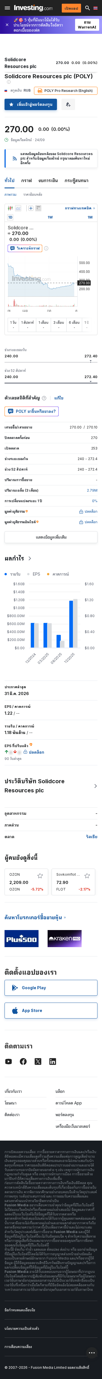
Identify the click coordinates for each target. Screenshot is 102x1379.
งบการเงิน (48, 180)
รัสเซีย (91, 836)
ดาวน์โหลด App (69, 1102)
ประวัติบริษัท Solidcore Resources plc (35, 786)
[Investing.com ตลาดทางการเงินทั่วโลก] (33, 8)
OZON (14, 874)
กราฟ (26, 180)
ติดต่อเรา (12, 1114)
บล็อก (60, 1091)
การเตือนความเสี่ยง (18, 1347)
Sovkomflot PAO (70, 874)
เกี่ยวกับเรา (13, 1091)
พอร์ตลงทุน (65, 1114)
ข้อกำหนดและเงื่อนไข (20, 1310)
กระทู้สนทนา (76, 180)
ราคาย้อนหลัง (32, 194)
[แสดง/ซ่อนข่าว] (38, 208)
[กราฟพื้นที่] (18, 208)
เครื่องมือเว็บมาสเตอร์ (73, 1126)
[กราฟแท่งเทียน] (10, 208)
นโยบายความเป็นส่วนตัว (22, 1328)
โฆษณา (10, 1102)
